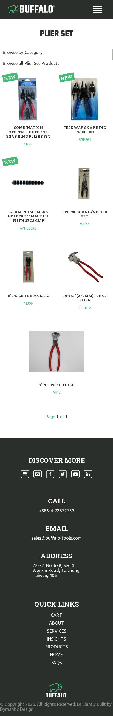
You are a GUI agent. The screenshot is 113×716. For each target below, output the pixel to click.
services (56, 631)
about (56, 623)
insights (56, 638)
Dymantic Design (16, 709)
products (56, 646)
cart (56, 615)
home (56, 654)
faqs (56, 662)
